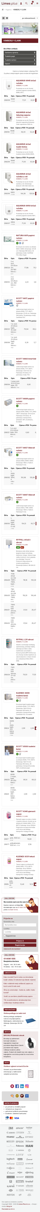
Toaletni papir (20, 56)
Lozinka (6, 928)
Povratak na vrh (7, 1209)
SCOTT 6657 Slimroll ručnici (25, 449)
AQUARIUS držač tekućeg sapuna (23, 113)
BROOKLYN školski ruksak (14, 1035)
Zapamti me (11, 936)
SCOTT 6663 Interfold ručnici (26, 360)
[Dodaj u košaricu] (36, 884)
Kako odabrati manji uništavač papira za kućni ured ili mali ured (18, 985)
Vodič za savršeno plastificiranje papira (18, 996)
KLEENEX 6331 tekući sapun (25, 857)
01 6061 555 (22, 907)
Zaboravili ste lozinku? (12, 949)
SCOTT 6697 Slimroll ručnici (25, 496)
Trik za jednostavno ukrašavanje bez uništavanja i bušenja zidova (17, 1001)
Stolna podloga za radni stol (15, 1013)
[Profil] (21, 3)
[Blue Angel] (20, 243)
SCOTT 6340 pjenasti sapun (25, 812)
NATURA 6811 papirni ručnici (25, 236)
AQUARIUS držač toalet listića (23, 145)
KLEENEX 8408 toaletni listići (23, 694)
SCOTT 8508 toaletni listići (25, 747)
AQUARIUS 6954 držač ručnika (26, 207)
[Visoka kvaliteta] (22, 547)
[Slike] (7, 18)
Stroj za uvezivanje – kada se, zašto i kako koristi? (19, 991)
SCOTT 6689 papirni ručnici (25, 400)
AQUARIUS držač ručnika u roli (23, 175)
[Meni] (37, 3)
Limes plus (9, 3)
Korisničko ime (9, 922)
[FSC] (23, 243)
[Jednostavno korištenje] (18, 547)
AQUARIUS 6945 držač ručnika (26, 81)
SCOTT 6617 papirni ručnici (25, 299)
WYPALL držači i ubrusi (23, 541)
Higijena (8, 10)
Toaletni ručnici (20, 60)
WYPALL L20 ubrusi (25, 639)
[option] (20, 29)
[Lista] (3, 18)
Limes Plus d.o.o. (24, 1204)
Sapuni (20, 64)
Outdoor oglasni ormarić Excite (16, 1066)
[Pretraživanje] (26, 3)
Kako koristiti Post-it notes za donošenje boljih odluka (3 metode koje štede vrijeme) (20, 978)
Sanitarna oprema (20, 52)
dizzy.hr (9, 1206)
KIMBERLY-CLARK (22, 85)
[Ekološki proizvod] (17, 243)
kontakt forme (13, 910)
